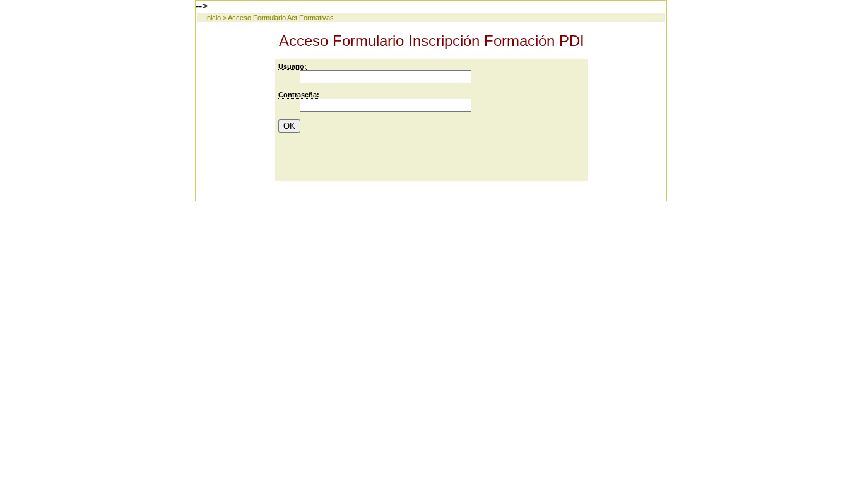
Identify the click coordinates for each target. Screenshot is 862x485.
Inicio (213, 17)
